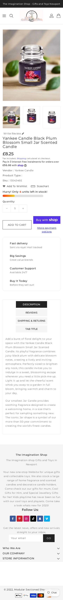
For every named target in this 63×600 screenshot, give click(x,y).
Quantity (9, 201)
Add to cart (17, 224)
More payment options (46, 229)
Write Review (12, 133)
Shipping (21, 158)
